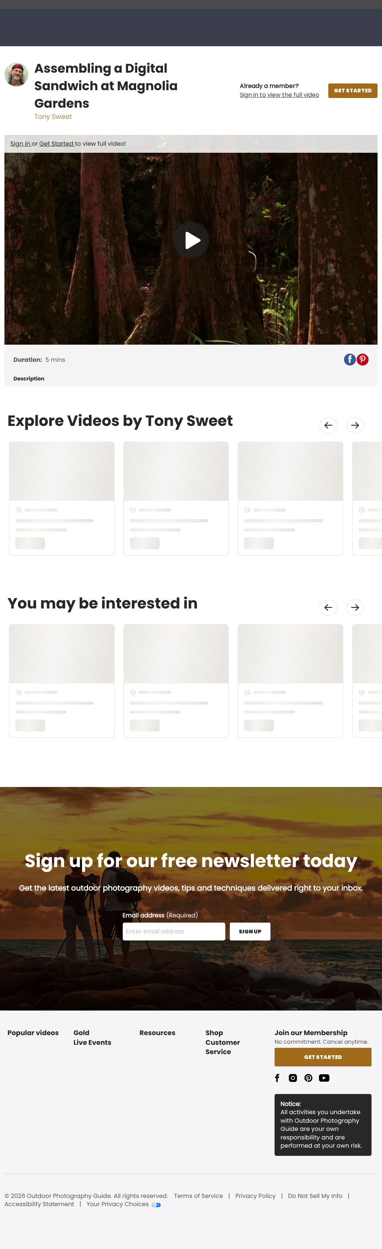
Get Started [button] (323, 1057)
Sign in (21, 143)
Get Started (57, 143)
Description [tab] (28, 378)
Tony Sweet (53, 116)
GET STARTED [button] (353, 90)
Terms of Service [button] (198, 1196)
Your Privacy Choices (118, 1204)
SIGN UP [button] (250, 931)
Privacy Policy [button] (255, 1196)
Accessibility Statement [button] (39, 1204)
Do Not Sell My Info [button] (315, 1196)
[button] (279, 90)
